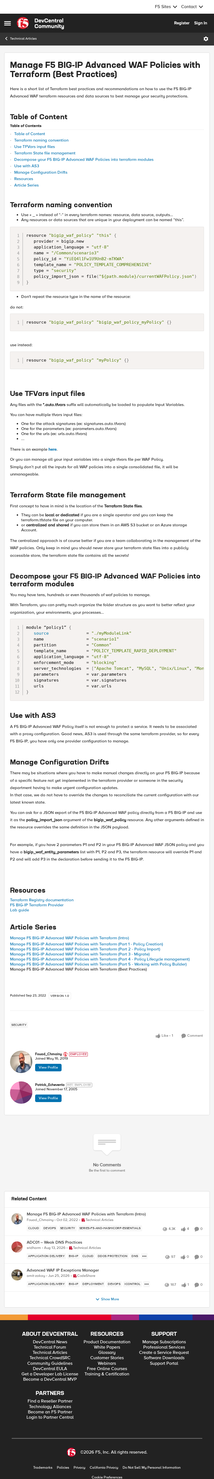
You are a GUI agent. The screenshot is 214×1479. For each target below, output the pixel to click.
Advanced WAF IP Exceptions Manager (63, 1270)
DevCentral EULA (50, 1369)
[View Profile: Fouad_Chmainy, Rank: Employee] (21, 1062)
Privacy (79, 1468)
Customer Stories (107, 1358)
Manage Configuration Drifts (40, 172)
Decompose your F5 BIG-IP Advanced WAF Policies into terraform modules (84, 159)
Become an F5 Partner (50, 1412)
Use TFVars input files (34, 146)
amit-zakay (36, 1276)
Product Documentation (107, 1342)
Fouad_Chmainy (48, 1054)
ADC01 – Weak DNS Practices (54, 1242)
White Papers (107, 1347)
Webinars (107, 1363)
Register (181, 22)
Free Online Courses (107, 1369)
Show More (110, 1299)
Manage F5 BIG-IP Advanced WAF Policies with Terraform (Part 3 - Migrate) (80, 954)
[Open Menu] (206, 39)
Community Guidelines (49, 1363)
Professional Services (164, 1347)
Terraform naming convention (41, 140)
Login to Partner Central (50, 1417)
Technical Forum (50, 1347)
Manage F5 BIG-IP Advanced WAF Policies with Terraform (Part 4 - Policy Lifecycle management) (100, 959)
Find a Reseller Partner (50, 1401)
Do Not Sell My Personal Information (152, 1468)
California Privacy (104, 1468)
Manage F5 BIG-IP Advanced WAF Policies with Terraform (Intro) (69, 937)
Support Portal (164, 1363)
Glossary (107, 1352)
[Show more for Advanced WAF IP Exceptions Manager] (146, 1284)
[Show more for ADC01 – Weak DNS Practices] (144, 1256)
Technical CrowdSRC (50, 1358)
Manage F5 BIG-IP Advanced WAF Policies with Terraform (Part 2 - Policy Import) (85, 949)
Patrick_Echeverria (50, 1085)
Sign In (200, 22)
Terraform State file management (45, 153)
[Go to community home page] (40, 23)
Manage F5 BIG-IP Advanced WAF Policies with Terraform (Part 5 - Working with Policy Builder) (98, 964)
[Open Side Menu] (7, 23)
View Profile (48, 1067)
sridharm (34, 1248)
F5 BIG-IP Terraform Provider (37, 904)
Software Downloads (164, 1358)
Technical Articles (23, 39)
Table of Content (29, 133)
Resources (23, 178)
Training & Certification (106, 1374)
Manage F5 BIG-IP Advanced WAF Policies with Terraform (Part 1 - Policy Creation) (86, 944)
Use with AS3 (26, 165)
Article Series (26, 185)
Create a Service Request (164, 1352)
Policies (63, 1468)
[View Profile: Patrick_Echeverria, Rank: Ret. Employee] (21, 1092)
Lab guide (19, 909)
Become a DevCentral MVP (50, 1379)
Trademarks (42, 1468)
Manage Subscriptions (164, 1342)
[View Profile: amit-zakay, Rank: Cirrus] (17, 1274)
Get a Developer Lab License (49, 1374)
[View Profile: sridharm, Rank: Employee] (17, 1247)
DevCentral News (50, 1342)
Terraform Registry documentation (42, 899)
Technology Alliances (50, 1406)
